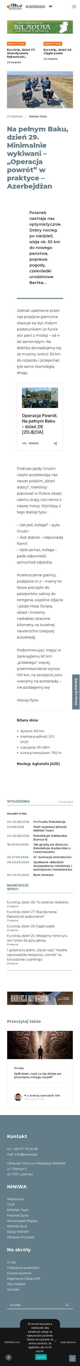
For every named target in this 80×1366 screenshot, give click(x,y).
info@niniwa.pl (26, 1154)
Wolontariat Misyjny (22, 1221)
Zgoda (41, 1357)
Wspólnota (15, 1199)
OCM (11, 1204)
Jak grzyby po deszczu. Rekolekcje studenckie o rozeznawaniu (51, 848)
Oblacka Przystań (21, 1237)
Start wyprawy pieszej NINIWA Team (49, 828)
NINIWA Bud (17, 1226)
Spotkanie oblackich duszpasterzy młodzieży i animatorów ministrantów (52, 865)
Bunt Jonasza (43, 875)
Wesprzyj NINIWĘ (76, 692)
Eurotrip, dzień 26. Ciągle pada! (57, 51)
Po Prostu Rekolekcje (49, 822)
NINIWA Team (16, 43)
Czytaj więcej (65, 801)
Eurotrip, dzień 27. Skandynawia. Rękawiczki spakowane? (21, 55)
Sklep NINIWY (18, 1232)
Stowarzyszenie (19, 1273)
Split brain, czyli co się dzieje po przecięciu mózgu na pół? (37, 1075)
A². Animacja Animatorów (52, 857)
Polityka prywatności (23, 1268)
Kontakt (13, 1289)
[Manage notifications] (8, 1357)
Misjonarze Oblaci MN (23, 1278)
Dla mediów (16, 1284)
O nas (11, 1262)
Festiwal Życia (17, 1215)
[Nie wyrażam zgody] (55, 1341)
